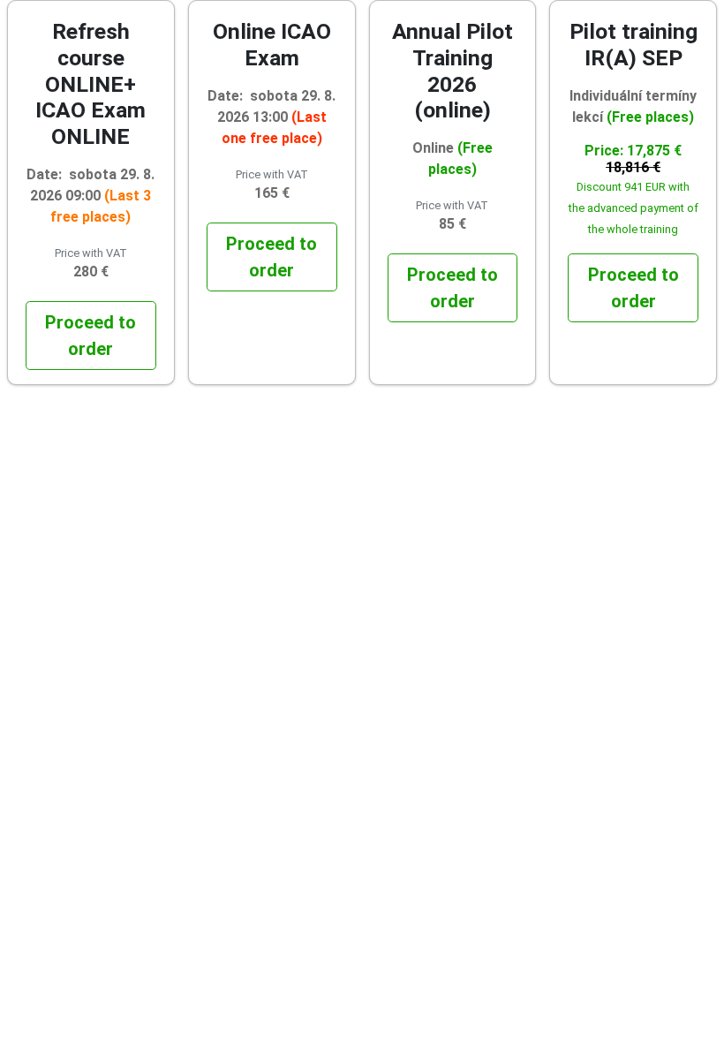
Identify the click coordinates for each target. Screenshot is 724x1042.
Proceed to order (90, 335)
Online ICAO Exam (272, 45)
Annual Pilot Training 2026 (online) (452, 71)
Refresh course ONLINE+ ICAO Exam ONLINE (90, 84)
